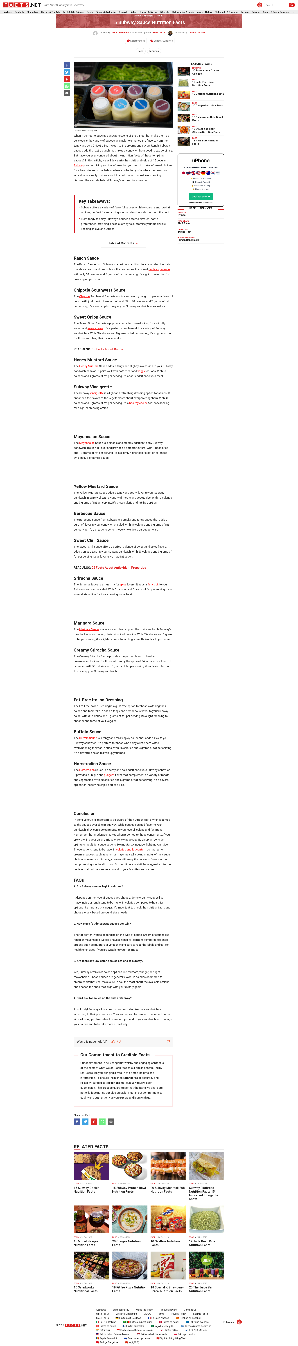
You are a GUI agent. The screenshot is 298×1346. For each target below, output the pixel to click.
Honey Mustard (89, 366)
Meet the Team (144, 1309)
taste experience (159, 269)
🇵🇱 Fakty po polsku (184, 1334)
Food (159, 15)
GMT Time (184, 223)
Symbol (182, 215)
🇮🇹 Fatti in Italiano (106, 1322)
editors (115, 1082)
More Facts (102, 1318)
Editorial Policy (121, 1309)
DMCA (147, 1313)
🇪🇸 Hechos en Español (188, 1318)
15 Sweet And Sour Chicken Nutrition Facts (206, 130)
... (293, 12)
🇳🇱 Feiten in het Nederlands (152, 1334)
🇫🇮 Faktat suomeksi (133, 1326)
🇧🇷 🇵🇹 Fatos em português (137, 1322)
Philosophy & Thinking (226, 12)
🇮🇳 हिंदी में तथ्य (103, 1330)
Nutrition (154, 51)
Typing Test (184, 231)
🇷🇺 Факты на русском (137, 1338)
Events (89, 12)
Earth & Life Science (73, 12)
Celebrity (19, 12)
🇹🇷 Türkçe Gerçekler (107, 1342)
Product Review (168, 1309)
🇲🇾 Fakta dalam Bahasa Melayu (113, 1334)
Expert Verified (137, 41)
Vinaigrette (97, 393)
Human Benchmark (188, 240)
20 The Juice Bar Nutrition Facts (200, 1289)
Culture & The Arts (50, 12)
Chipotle (84, 296)
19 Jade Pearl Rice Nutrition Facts (203, 84)
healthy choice (138, 403)
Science (256, 12)
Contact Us (190, 1309)
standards (131, 1077)
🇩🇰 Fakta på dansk (169, 1322)
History (133, 12)
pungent (109, 775)
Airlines (8, 12)
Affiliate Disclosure (126, 1313)
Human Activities (149, 12)
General (123, 12)
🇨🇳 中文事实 (132, 1342)
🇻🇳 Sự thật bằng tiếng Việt (171, 1338)
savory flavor (95, 328)
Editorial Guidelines (163, 41)
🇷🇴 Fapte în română (106, 1338)
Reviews (245, 12)
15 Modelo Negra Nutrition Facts (86, 1243)
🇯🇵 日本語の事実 (169, 1330)
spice (123, 584)
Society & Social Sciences (275, 12)
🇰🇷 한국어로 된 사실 (196, 1330)
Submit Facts (200, 1313)
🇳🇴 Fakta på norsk (106, 1326)
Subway (79, 165)
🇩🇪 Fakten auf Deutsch (128, 1318)
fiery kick (152, 584)
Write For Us (103, 1313)
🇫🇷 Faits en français (158, 1318)
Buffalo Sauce (88, 738)
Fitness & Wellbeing (106, 12)
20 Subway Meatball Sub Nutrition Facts (168, 1189)
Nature (208, 12)
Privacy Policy (178, 1313)
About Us (101, 1309)
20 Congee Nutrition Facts (207, 105)
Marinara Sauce (89, 629)
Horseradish (87, 770)
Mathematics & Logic (183, 12)
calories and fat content (131, 849)
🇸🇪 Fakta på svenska (197, 1322)
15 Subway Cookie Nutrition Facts (86, 1189)
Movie (199, 12)
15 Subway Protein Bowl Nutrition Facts (129, 1189)
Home (138, 15)
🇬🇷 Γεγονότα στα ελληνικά (196, 1326)
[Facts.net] (22, 5)
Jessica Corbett (196, 32)
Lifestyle (164, 12)
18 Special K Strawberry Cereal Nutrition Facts (167, 1289)
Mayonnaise (87, 442)
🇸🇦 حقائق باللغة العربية (163, 1326)
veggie (142, 371)
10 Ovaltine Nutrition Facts (208, 93)
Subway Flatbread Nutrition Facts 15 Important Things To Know (203, 1193)
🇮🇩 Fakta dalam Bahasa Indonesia (135, 1330)
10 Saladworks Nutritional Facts (86, 1289)
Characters (32, 12)
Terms (160, 1313)
